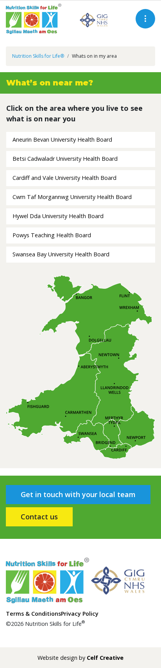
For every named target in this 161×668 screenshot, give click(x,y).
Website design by (80, 657)
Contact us (39, 516)
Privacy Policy (79, 613)
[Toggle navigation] (145, 18)
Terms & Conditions (33, 613)
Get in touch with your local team (78, 494)
